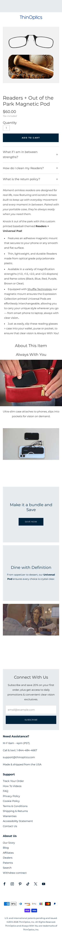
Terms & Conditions (15, 806)
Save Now (31, 521)
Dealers (7, 857)
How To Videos (12, 786)
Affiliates (8, 852)
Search (7, 867)
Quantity (10, 123)
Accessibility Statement (18, 821)
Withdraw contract (15, 872)
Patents (8, 862)
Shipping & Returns (15, 811)
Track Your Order (13, 781)
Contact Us (10, 826)
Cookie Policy (11, 801)
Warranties (10, 816)
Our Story (9, 842)
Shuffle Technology (40, 289)
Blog (6, 847)
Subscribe (31, 720)
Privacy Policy (11, 796)
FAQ (5, 791)
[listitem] (31, 6)
